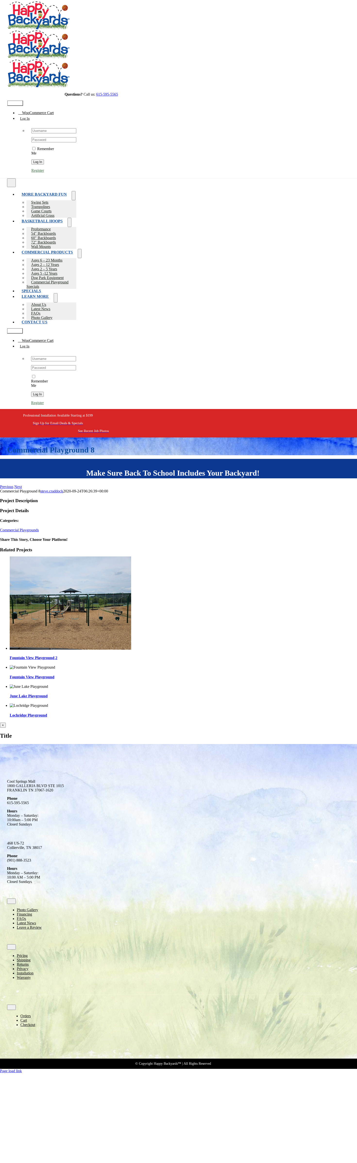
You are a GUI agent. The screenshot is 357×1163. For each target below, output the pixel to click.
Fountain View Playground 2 (33, 658)
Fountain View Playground (32, 677)
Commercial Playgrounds (19, 530)
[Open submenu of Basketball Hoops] (69, 222)
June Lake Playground (29, 696)
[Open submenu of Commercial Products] (80, 253)
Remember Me (39, 383)
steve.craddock (51, 491)
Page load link (11, 1071)
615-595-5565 (107, 94)
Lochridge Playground (28, 715)
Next (18, 487)
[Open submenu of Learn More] (56, 297)
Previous (6, 487)
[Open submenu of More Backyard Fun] (74, 195)
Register (37, 170)
